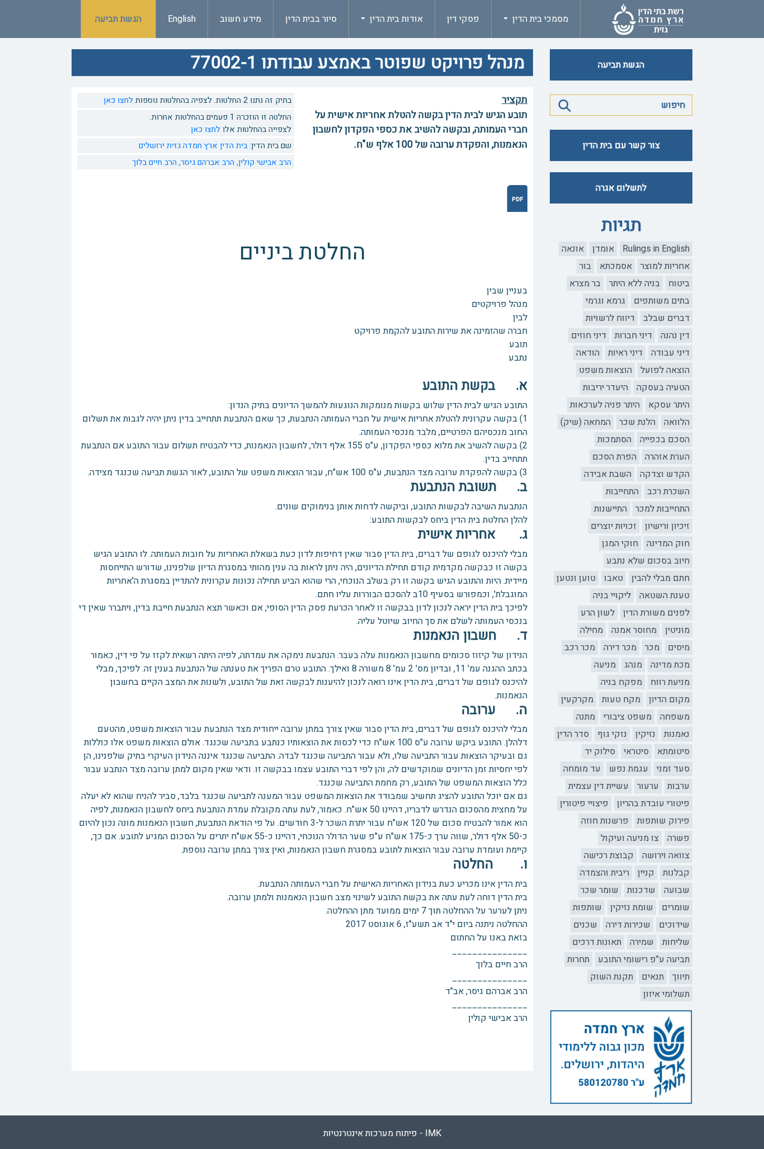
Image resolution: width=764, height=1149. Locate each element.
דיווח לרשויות (610, 318)
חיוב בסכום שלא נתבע (648, 561)
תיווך (681, 976)
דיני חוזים (588, 335)
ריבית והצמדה (604, 873)
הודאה (588, 353)
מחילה (591, 630)
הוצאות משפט (605, 370)
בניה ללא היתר (634, 283)
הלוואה (677, 422)
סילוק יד (599, 751)
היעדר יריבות (605, 387)
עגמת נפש (628, 769)
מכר (652, 647)
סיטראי (636, 751)
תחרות (578, 959)
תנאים (653, 976)
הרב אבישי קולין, (262, 162)
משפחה (675, 717)
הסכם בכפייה (665, 439)
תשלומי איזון (666, 994)
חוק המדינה (668, 543)
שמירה (642, 942)
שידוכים (674, 925)
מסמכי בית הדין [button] (539, 19)
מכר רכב (579, 647)
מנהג (633, 665)
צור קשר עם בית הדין (621, 145)
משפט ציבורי (627, 717)
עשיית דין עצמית (598, 786)
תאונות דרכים (596, 942)
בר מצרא (585, 283)
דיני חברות (633, 335)
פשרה (678, 838)
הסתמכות (614, 439)
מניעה (605, 665)
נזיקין (645, 734)
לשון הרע (598, 613)
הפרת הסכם (614, 457)
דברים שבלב (666, 318)
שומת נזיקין (631, 907)
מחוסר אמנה (634, 630)
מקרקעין (577, 699)
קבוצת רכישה (609, 855)
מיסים (679, 647)
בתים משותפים (662, 301)
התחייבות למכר (662, 509)
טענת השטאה (664, 595)
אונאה (573, 249)
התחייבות (622, 491)
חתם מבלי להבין (660, 578)
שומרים (676, 907)
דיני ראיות (625, 353)
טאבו (613, 578)
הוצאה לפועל (665, 370)
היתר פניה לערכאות (605, 405)
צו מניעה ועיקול (630, 838)
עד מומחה (582, 769)
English (182, 19)
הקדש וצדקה (665, 474)
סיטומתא (673, 751)
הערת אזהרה (667, 457)
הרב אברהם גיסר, (205, 162)
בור (585, 266)
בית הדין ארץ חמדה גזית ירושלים (193, 146)
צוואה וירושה (666, 855)
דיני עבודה (670, 353)
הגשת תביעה (118, 19)
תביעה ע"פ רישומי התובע (644, 959)
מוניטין (677, 630)
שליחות (676, 942)
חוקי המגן (620, 543)
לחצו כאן (118, 100)
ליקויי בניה (612, 595)
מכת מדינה (670, 665)
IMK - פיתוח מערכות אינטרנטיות (382, 1133)
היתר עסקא (669, 405)
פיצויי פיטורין (584, 803)
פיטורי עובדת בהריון (653, 803)
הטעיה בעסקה (663, 387)
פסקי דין (463, 19)
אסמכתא (616, 266)
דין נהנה (675, 335)
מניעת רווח (670, 682)
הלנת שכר (637, 422)
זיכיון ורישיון (667, 526)
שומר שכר (600, 890)
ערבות (678, 786)
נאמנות (677, 734)
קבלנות (676, 873)
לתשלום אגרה (621, 188)
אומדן (603, 249)
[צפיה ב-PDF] (517, 198)
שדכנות (641, 890)
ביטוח (679, 283)
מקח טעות (621, 699)
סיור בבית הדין (311, 19)
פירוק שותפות (663, 821)
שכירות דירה (628, 925)
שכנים (585, 925)
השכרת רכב (668, 491)
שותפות (587, 907)
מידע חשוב (240, 19)
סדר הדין (573, 734)
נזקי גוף (612, 734)
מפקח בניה (621, 682)
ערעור (648, 786)
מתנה (585, 717)
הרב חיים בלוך (154, 162)
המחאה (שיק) (585, 422)
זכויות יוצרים (613, 526)
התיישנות (610, 509)
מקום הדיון (669, 699)
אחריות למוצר (665, 266)
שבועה (677, 890)
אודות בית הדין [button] (395, 19)
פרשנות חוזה (605, 821)
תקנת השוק (611, 976)
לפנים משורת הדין (656, 613)
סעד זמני (673, 769)
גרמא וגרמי (605, 301)
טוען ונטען (576, 578)
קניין (646, 873)
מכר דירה (619, 647)
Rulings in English (656, 249)
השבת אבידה (607, 474)
